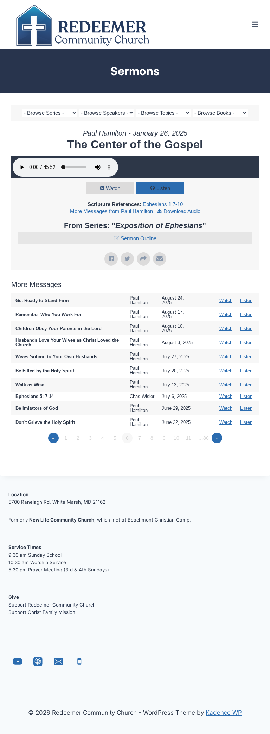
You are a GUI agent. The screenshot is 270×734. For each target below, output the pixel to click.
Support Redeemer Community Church (52, 605)
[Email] (59, 661)
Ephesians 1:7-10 (163, 204)
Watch (113, 188)
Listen (163, 188)
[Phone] (79, 661)
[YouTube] (17, 661)
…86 (203, 438)
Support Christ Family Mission (41, 612)
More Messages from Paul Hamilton (111, 211)
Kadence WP (224, 712)
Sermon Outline (138, 238)
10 (176, 438)
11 (188, 438)
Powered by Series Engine (233, 457)
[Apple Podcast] (38, 661)
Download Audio (181, 211)
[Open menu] (255, 24)
